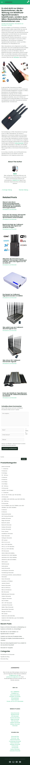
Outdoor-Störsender (15, 749)
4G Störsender (15, 747)
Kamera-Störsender (15, 742)
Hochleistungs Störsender (15, 741)
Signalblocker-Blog (5, 656)
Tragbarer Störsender (15, 722)
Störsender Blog (4, 658)
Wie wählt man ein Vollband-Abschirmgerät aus (13, 328)
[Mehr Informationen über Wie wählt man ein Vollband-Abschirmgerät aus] (15, 313)
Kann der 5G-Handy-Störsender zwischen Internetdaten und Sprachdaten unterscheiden (14, 216)
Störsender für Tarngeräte (7, 647)
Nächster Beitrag (24, 190)
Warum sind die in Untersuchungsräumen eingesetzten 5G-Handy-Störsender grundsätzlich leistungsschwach (12, 205)
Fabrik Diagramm (15, 699)
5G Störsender (15, 746)
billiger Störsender (15, 719)
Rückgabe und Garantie (15, 696)
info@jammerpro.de (13, 675)
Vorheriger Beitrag (6, 190)
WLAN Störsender (15, 714)
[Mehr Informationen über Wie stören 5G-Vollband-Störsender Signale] (15, 346)
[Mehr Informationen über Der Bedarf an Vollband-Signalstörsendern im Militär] (15, 280)
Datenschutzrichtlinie (15, 695)
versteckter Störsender (15, 750)
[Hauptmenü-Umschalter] (2, 2)
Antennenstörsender (15, 739)
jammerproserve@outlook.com (13, 676)
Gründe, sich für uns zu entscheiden (15, 701)
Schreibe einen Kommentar (8, 23)
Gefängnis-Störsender (15, 744)
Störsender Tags (15, 738)
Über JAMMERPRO (15, 691)
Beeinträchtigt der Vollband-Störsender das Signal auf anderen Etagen (13, 225)
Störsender (16, 57)
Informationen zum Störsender (10, 209)
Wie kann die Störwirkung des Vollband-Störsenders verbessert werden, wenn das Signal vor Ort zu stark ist (15, 261)
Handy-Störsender (19, 143)
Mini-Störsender (15, 721)
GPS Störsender (15, 716)
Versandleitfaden (15, 698)
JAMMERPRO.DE (16, 180)
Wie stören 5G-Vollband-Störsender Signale (12, 361)
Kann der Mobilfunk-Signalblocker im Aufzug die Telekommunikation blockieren (15, 394)
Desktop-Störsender (15, 724)
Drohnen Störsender (15, 717)
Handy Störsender (15, 713)
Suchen (2, 456)
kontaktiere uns (15, 693)
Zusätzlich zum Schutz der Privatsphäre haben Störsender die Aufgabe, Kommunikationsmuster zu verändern (12, 638)
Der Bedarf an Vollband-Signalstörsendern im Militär (13, 295)
